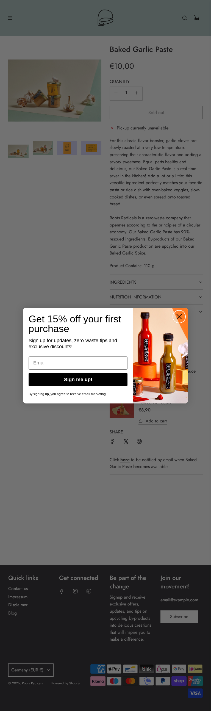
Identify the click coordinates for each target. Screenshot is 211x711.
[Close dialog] (179, 317)
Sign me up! (78, 379)
